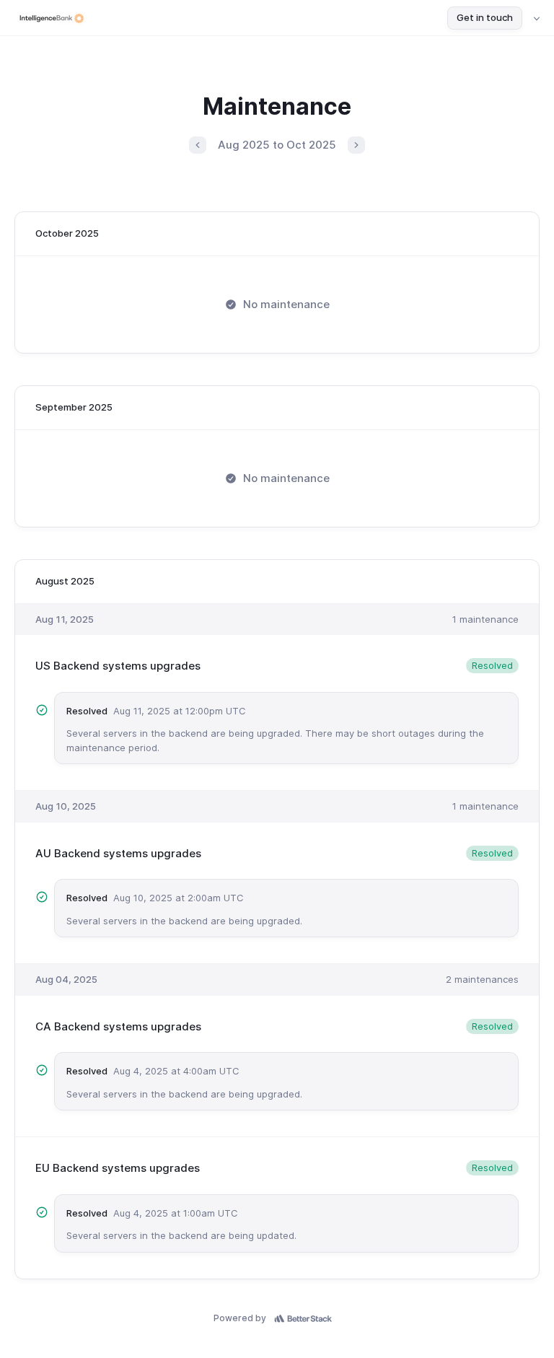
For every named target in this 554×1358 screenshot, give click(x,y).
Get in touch (485, 17)
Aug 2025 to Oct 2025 (277, 145)
